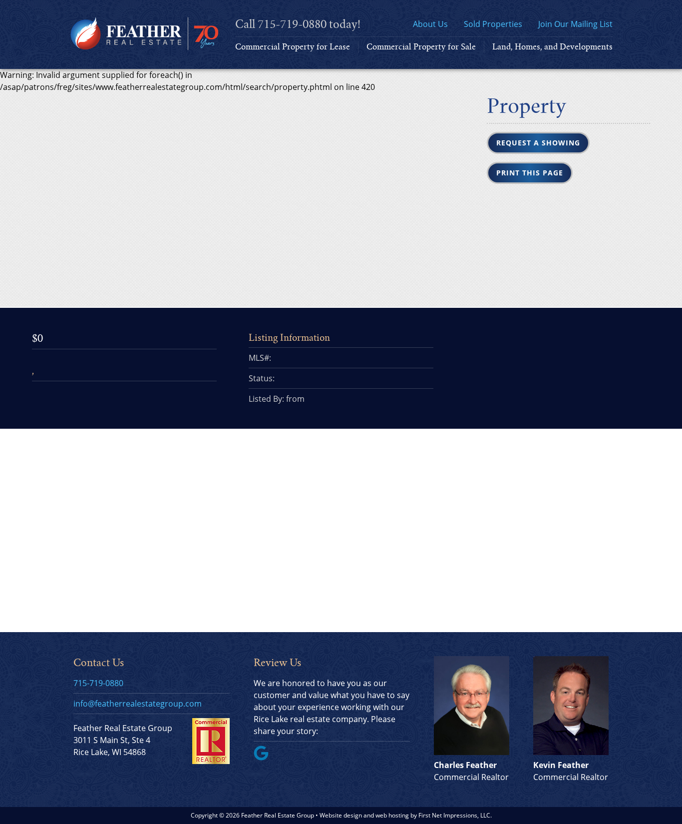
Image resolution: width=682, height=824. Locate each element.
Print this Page (529, 172)
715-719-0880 (292, 24)
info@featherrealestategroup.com (137, 703)
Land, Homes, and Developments (552, 46)
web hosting (392, 815)
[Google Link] (265, 757)
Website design (341, 815)
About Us (430, 23)
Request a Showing (538, 142)
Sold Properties (493, 23)
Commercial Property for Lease (292, 46)
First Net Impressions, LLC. (455, 815)
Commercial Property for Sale (421, 46)
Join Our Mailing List (575, 23)
